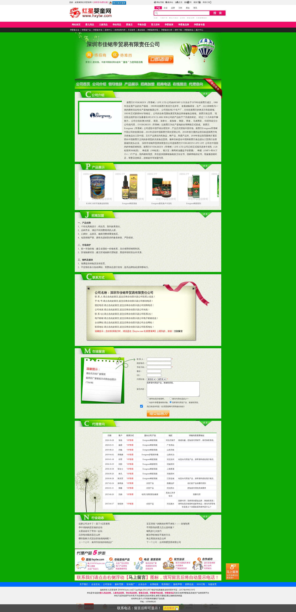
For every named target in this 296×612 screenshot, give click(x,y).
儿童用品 (103, 24)
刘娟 (120, 494)
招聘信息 (189, 584)
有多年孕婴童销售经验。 (159, 402)
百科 (180, 8)
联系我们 (166, 584)
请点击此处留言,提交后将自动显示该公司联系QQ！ (128, 314)
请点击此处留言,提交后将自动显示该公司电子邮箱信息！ (131, 318)
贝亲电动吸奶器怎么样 (89, 535)
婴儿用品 (89, 24)
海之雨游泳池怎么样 (156, 538)
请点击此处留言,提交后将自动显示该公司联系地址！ (129, 327)
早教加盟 (142, 24)
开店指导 (131, 30)
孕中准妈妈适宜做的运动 (90, 527)
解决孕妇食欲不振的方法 (158, 535)
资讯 (195, 8)
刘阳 (120, 464)
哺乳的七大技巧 (154, 531)
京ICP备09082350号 (187, 590)
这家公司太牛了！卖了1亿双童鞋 (94, 524)
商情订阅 (206, 2)
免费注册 (103, 2)
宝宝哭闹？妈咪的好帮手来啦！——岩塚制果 (168, 524)
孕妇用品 (117, 24)
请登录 (97, 2)
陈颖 (120, 488)
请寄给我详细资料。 (157, 399)
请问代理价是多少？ (180, 399)
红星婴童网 (87, 2)
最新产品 (197, 2)
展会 (188, 8)
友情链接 (154, 584)
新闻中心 (108, 30)
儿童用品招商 (118, 593)
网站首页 (76, 24)
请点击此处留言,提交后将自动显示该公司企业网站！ (129, 322)
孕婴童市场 (97, 30)
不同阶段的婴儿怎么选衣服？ (160, 527)
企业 (165, 8)
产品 (158, 8)
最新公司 (188, 2)
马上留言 (137, 577)
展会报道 (141, 30)
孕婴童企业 (74, 30)
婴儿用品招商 (105, 593)
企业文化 (95, 584)
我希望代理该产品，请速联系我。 (186, 402)
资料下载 (178, 30)
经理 (120, 459)
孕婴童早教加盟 (156, 593)
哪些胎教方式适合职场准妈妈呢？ (95, 538)
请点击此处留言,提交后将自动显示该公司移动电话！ (128, 301)
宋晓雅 (120, 455)
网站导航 (160, 2)
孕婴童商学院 (152, 30)
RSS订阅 (201, 584)
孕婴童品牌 (183, 24)
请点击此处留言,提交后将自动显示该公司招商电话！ (129, 305)
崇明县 (120, 483)
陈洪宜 (120, 478)
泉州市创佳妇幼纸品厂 (102, 542)
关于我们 (84, 584)
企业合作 (142, 584)
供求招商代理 (119, 30)
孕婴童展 (169, 24)
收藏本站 (169, 2)
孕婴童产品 (86, 30)
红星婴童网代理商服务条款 (173, 406)
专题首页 (212, 584)
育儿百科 (155, 24)
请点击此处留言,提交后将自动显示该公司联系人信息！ (129, 297)
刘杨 (120, 450)
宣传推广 (130, 584)
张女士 (120, 469)
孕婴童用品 (169, 593)
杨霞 (120, 445)
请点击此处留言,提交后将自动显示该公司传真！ (127, 309)
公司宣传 (107, 584)
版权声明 (177, 584)
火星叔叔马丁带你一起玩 (90, 531)
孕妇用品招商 (131, 593)
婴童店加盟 (143, 593)
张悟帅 (120, 504)
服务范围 (119, 584)
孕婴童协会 (188, 30)
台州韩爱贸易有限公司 (170, 542)
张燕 (120, 440)
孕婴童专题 (199, 24)
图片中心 (199, 30)
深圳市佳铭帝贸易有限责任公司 (123, 44)
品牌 (173, 8)
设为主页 (178, 2)
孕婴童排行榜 (166, 30)
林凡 (120, 474)
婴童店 (129, 24)
